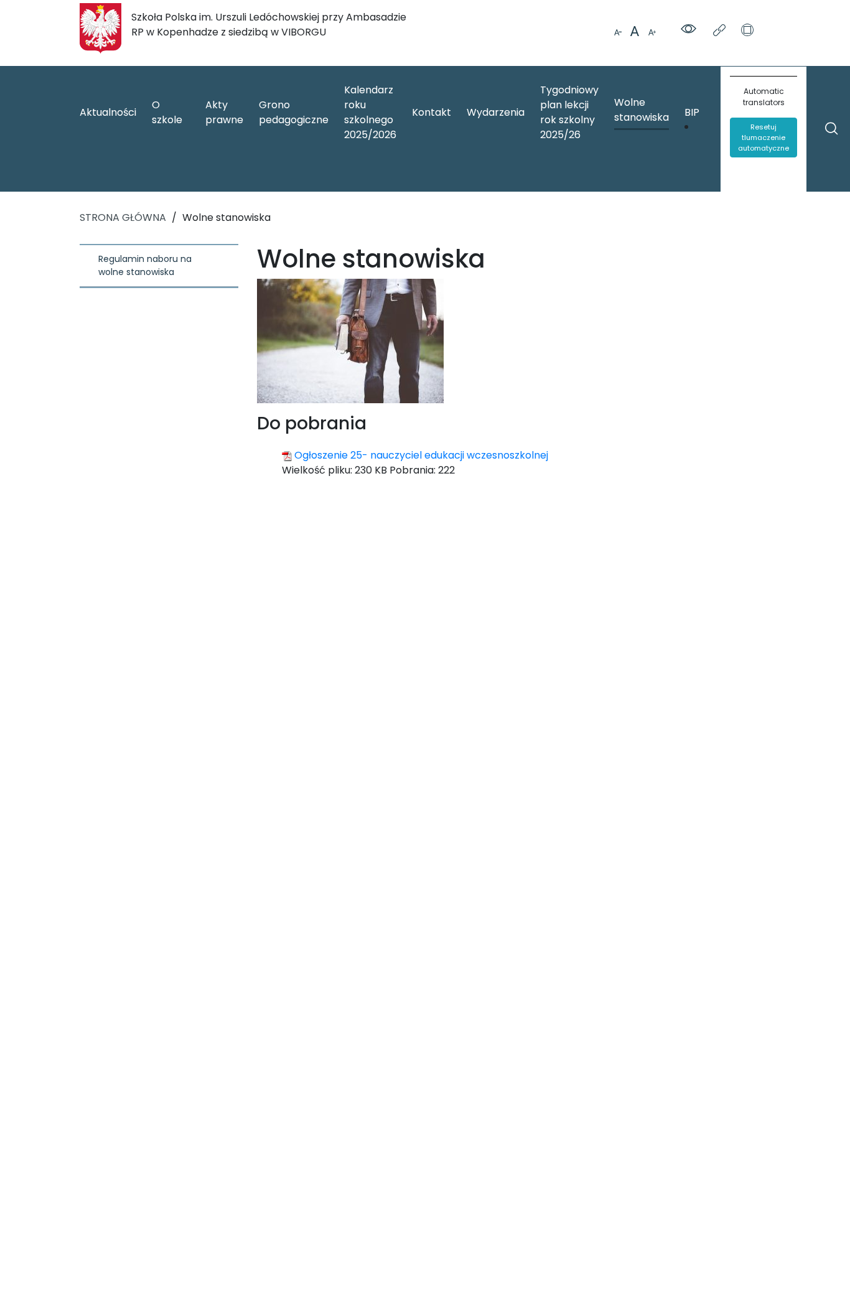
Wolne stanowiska (641, 109)
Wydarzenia (496, 112)
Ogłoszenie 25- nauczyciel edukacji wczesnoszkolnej (421, 455)
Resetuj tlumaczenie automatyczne (763, 137)
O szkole (167, 112)
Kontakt (431, 112)
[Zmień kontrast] (691, 30)
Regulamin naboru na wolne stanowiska (146, 265)
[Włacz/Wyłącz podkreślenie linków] (721, 31)
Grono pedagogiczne (294, 112)
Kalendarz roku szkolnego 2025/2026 (370, 112)
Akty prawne (224, 112)
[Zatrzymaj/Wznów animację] (747, 31)
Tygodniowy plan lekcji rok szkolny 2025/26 (569, 112)
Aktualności (108, 112)
